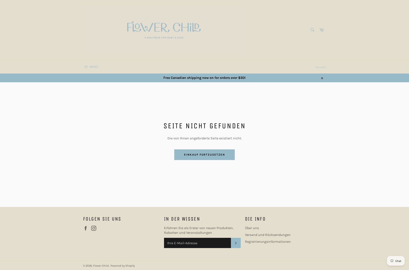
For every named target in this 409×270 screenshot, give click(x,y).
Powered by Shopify (123, 265)
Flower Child (101, 265)
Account (320, 67)
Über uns (252, 228)
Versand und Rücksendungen (268, 235)
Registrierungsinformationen (268, 242)
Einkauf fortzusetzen (204, 154)
